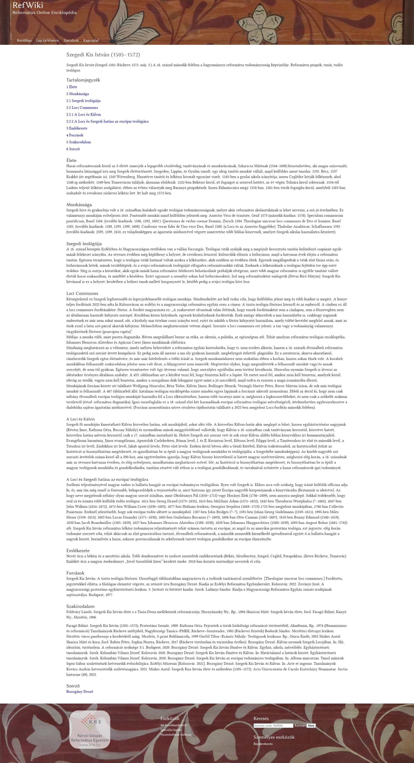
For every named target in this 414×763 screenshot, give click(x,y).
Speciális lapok (170, 730)
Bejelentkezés (263, 744)
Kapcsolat (91, 40)
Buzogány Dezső (79, 692)
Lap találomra (47, 40)
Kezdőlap (24, 40)
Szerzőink (71, 40)
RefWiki (28, 5)
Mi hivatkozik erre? (174, 725)
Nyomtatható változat (175, 735)
